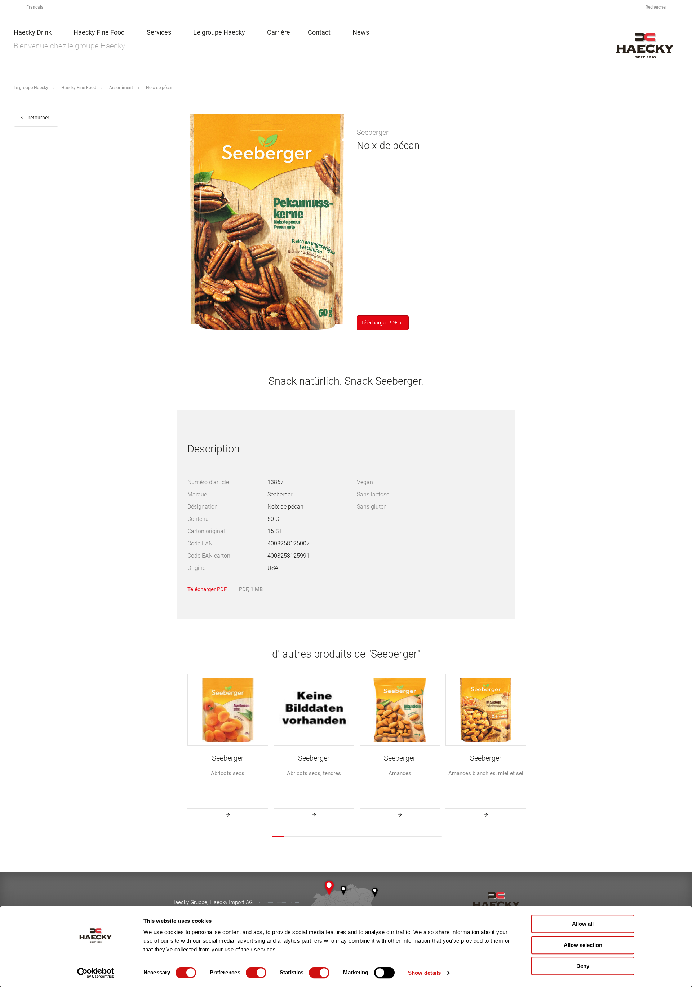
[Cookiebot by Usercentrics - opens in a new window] (95, 973)
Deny (582, 966)
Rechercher (657, 7)
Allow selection (583, 945)
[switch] (256, 972)
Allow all (583, 924)
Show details (424, 973)
